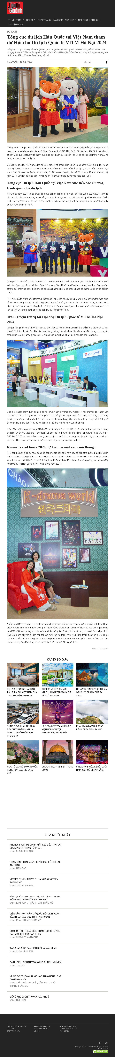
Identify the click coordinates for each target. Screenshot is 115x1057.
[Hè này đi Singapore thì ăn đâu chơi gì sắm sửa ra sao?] (92, 674)
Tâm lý (20, 20)
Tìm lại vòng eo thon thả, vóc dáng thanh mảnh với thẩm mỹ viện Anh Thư (35, 898)
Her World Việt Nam (42, 1027)
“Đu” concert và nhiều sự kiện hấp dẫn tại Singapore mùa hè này (56, 729)
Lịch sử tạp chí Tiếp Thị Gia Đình (16, 1028)
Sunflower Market (41, 1029)
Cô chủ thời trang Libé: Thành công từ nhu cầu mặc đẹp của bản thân (35, 933)
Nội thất (83, 20)
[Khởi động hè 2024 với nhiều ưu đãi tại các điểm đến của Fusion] (57, 674)
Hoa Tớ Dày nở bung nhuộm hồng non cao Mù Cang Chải (22, 769)
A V (12, 62)
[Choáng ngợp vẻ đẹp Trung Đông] (57, 752)
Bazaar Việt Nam (13, 1031)
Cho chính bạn (24, 851)
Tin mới (20, 965)
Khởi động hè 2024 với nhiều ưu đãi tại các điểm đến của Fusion (56, 692)
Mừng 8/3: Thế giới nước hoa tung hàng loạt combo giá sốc (35, 978)
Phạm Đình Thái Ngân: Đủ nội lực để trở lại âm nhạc (35, 864)
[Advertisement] (57, 805)
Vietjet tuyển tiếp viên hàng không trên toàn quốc (34, 881)
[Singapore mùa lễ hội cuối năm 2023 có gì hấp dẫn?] (92, 752)
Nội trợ (30, 20)
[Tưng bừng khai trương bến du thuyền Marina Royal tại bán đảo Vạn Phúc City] (23, 711)
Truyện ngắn (15, 25)
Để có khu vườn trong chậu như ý (29, 996)
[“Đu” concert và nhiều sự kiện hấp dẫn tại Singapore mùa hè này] (57, 711)
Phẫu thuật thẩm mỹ (40, 902)
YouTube (106, 1043)
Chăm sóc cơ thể (26, 982)
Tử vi (11, 20)
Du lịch (95, 20)
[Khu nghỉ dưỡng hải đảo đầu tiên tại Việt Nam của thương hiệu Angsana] (23, 674)
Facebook (99, 1043)
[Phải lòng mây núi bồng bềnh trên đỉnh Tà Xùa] (92, 711)
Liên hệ (36, 1031)
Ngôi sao (21, 868)
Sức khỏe (70, 20)
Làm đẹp (58, 20)
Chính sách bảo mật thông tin (68, 1030)
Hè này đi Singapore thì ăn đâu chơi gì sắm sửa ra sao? (91, 692)
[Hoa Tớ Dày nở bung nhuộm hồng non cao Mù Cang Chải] (23, 752)
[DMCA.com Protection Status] (100, 1051)
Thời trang (44, 20)
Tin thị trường (25, 885)
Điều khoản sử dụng (68, 1027)
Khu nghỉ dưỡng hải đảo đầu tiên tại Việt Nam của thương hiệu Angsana (22, 692)
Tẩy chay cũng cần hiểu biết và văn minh (33, 948)
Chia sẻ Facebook (106, 62)
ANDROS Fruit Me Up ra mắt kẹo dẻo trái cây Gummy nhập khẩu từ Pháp (36, 846)
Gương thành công (27, 937)
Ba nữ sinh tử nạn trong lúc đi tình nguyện (35, 962)
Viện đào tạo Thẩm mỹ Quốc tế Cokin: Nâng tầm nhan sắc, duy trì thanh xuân (35, 915)
